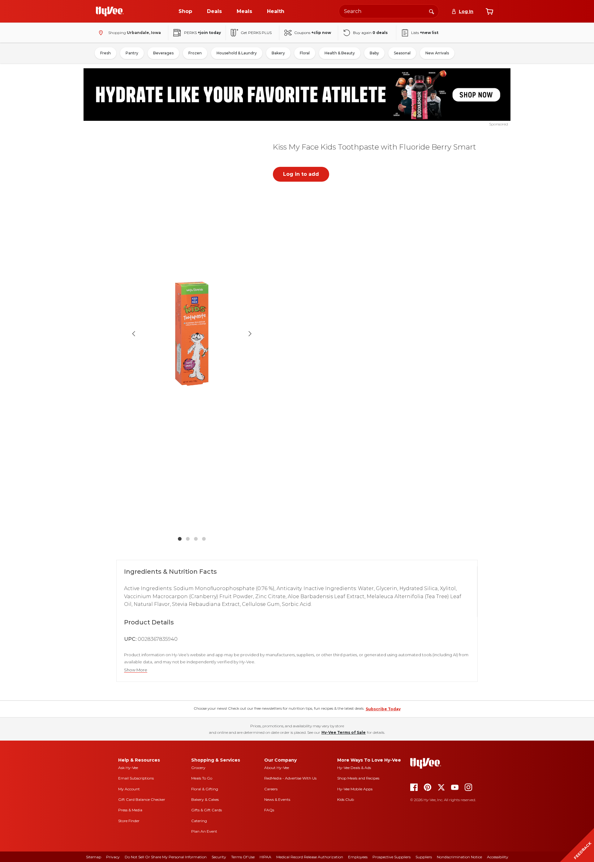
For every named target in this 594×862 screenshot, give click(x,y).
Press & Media (130, 810)
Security (219, 857)
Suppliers (423, 857)
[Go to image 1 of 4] (180, 539)
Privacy (113, 857)
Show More (135, 670)
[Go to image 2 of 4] (188, 539)
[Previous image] (133, 333)
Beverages (163, 53)
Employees (358, 857)
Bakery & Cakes (205, 799)
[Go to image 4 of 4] (204, 539)
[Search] (431, 11)
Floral (305, 53)
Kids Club (345, 799)
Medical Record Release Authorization (309, 857)
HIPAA (265, 857)
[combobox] (389, 11)
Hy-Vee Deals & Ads (354, 767)
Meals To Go (201, 778)
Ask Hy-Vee (128, 767)
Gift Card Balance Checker (141, 799)
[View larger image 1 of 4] (191, 333)
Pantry (132, 53)
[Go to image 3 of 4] (196, 539)
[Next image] (250, 333)
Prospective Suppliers (391, 857)
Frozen (195, 53)
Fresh (105, 53)
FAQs (269, 810)
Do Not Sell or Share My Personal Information (166, 857)
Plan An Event (204, 831)
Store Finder (129, 820)
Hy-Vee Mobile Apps (354, 789)
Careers (271, 789)
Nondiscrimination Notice (459, 857)
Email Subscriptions (136, 778)
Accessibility (497, 857)
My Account (129, 789)
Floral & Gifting (204, 789)
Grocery (198, 767)
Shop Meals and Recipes (358, 778)
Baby (374, 53)
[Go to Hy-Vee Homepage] (110, 11)
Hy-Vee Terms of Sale (343, 732)
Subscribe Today (383, 709)
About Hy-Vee (276, 767)
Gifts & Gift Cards (206, 810)
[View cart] (489, 11)
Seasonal (402, 53)
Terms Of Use (243, 857)
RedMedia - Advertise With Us (290, 778)
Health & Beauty (340, 53)
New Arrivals (437, 53)
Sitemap (93, 857)
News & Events (277, 799)
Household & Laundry (237, 53)
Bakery (278, 53)
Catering (199, 820)
